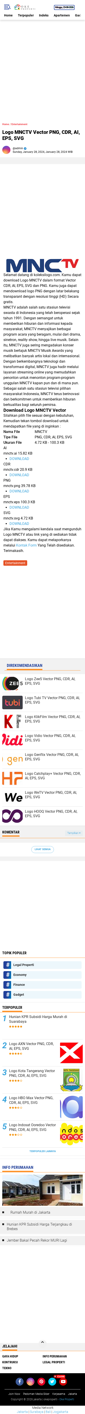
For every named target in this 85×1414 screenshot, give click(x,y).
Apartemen (62, 15)
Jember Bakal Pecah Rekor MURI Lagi (37, 1240)
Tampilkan (73, 833)
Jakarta (22, 1412)
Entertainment (19, 124)
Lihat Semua (43, 849)
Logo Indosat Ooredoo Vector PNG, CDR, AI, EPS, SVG (32, 1127)
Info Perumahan (55, 1356)
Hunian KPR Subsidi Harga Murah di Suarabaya (38, 1019)
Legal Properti (23, 965)
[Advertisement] (42, 62)
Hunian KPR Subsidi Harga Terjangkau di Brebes (39, 1226)
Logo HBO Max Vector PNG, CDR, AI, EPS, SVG (31, 1100)
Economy (20, 975)
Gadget (18, 994)
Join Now (14, 1394)
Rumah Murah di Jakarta (30, 1212)
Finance (19, 984)
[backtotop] (43, 1344)
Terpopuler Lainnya (42, 1151)
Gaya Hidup (10, 1356)
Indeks (44, 15)
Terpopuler (26, 15)
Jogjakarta (60, 1412)
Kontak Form (26, 545)
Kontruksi (10, 1362)
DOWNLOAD (19, 459)
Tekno (6, 1368)
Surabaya (37, 1412)
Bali (48, 1412)
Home (8, 15)
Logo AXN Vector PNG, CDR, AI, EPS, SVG (31, 1046)
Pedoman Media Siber (36, 1394)
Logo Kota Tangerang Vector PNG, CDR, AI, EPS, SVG (32, 1073)
